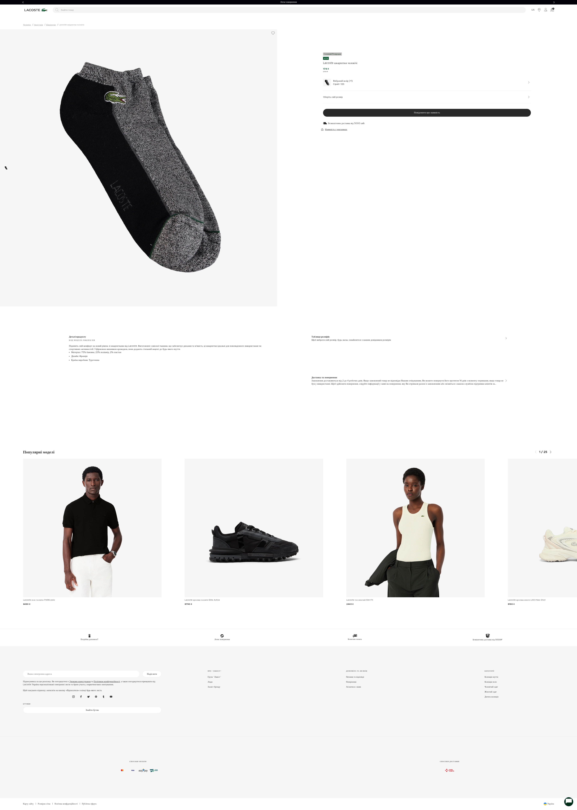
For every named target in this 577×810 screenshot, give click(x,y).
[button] (23, 2)
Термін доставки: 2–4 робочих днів (288, 2)
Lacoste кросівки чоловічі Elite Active (202, 600)
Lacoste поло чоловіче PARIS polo (39, 600)
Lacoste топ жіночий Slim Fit (359, 600)
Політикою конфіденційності (107, 682)
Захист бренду (214, 687)
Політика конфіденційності (66, 804)
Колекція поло (491, 682)
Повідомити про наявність (427, 113)
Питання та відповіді (355, 677)
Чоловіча (27, 25)
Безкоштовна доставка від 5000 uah (346, 123)
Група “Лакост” (214, 677)
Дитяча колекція (491, 697)
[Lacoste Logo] (36, 10)
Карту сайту (28, 804)
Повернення (351, 682)
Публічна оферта (89, 804)
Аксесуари (38, 25)
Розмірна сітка (44, 804)
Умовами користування (80, 682)
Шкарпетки (51, 25)
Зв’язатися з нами (353, 687)
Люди (210, 682)
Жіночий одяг (491, 692)
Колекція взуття (491, 677)
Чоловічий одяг (491, 687)
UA (533, 10)
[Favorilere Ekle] (273, 33)
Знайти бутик (92, 710)
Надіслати (152, 674)
